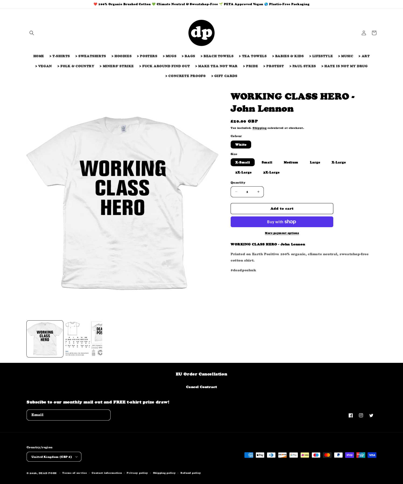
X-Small (242, 162)
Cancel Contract (201, 387)
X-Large (339, 162)
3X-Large (271, 172)
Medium (291, 162)
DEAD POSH (48, 473)
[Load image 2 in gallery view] (84, 339)
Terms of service (74, 472)
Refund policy (191, 472)
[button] (32, 33)
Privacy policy (137, 472)
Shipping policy (164, 472)
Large (315, 162)
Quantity (238, 182)
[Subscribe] (105, 415)
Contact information (107, 472)
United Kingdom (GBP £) (51, 457)
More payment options (282, 233)
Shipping (260, 128)
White (241, 144)
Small (267, 162)
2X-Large (243, 172)
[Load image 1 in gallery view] (45, 339)
